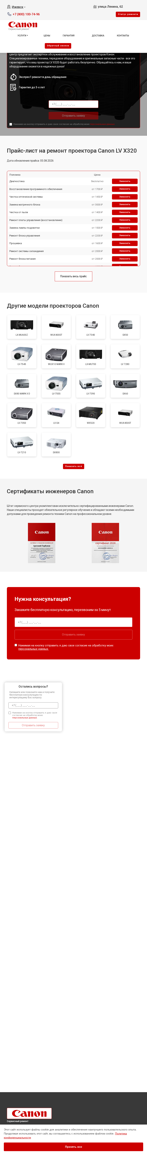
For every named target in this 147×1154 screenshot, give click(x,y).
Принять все (73, 1146)
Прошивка (15, 243)
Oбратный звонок (58, 45)
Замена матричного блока (24, 204)
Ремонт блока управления (24, 235)
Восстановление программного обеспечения (35, 189)
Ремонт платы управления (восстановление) (35, 220)
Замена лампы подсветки (24, 227)
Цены (47, 35)
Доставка (98, 35)
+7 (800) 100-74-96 (26, 14)
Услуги (21, 35)
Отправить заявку (73, 115)
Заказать (125, 181)
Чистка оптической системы (26, 196)
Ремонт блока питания (22, 258)
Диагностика (16, 181)
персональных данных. (102, 124)
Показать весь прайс (73, 276)
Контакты (123, 35)
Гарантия (68, 35)
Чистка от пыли (18, 212)
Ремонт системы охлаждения (26, 251)
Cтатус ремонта (128, 14)
